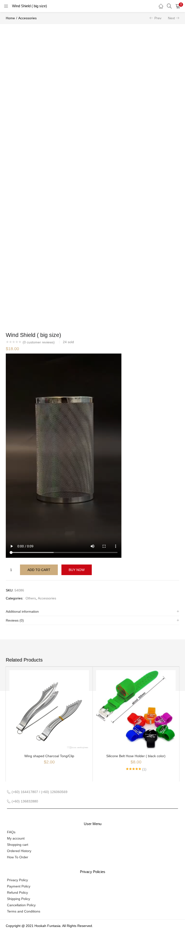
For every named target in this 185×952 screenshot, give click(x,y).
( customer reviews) (39, 342)
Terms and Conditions (23, 911)
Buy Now (77, 570)
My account (16, 838)
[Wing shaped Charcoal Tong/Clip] (49, 710)
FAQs (11, 832)
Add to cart (38, 570)
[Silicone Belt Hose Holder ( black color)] (136, 710)
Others (31, 598)
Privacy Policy (17, 880)
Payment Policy (18, 886)
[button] (177, 6)
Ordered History (19, 851)
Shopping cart (17, 845)
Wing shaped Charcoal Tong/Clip (49, 756)
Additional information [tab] (22, 611)
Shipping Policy (18, 899)
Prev (157, 18)
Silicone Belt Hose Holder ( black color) (135, 756)
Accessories (27, 18)
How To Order (17, 857)
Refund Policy (17, 892)
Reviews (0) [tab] (15, 620)
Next (171, 18)
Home (10, 18)
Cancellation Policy (21, 905)
